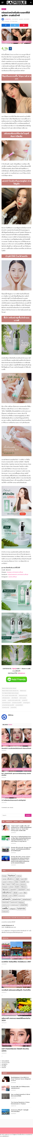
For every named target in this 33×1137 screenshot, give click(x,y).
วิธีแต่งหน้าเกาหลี (23, 695)
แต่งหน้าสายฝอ (5, 902)
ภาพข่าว (21, 821)
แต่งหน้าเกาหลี (5, 707)
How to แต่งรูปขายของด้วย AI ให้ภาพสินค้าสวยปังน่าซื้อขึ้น (20, 1095)
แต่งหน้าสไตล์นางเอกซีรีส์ (8, 705)
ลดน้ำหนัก (11, 887)
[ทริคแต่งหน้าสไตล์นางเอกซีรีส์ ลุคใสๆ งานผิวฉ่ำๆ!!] (16, 36)
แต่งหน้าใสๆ (13, 707)
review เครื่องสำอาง (8, 879)
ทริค (27, 882)
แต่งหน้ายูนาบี (26, 702)
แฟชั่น (5, 908)
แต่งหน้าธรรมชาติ (6, 702)
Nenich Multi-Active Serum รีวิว (10, 690)
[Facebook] (10, 48)
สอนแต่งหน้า (21, 890)
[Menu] (3, 2)
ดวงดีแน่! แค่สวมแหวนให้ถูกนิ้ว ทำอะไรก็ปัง (16, 990)
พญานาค (4, 1067)
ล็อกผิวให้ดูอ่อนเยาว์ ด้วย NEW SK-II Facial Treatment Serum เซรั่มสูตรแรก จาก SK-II (21, 1079)
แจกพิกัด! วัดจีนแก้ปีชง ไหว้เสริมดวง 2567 (16, 962)
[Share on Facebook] (6, 25)
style (17, 879)
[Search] (30, 2)
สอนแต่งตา (13, 890)
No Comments (6, 21)
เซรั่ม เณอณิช (23, 698)
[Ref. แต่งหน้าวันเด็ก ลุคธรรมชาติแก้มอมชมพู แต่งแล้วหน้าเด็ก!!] (16, 763)
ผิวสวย (17, 884)
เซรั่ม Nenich (15, 698)
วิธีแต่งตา (24, 887)
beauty (4, 876)
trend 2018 (24, 879)
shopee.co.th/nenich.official (15, 572)
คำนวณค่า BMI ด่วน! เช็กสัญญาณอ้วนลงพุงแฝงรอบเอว (20, 1087)
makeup (19, 876)
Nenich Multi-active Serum (9, 688)
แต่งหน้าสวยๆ (27, 900)
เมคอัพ (20, 893)
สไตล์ (28, 890)
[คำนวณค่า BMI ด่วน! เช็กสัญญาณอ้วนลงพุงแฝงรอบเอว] (6, 1088)
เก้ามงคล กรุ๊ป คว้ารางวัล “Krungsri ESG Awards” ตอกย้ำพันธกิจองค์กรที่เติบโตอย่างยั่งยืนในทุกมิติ (21, 849)
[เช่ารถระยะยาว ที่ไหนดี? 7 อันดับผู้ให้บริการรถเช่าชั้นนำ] (6, 1111)
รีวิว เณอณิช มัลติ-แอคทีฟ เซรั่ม (9, 695)
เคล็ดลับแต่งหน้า (6, 698)
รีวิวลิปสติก (4, 887)
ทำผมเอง (8, 884)
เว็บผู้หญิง (14, 668)
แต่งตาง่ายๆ (21, 896)
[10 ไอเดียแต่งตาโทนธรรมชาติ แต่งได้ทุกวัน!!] (16, 789)
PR (3, 821)
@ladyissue (21, 673)
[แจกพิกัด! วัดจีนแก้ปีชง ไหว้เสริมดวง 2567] (16, 950)
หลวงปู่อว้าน (4, 1064)
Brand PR (9, 821)
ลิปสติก (17, 887)
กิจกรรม (16, 821)
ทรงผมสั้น (22, 882)
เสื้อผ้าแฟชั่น (4, 896)
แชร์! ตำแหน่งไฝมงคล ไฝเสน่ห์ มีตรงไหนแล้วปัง (15, 1050)
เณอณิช (4, 700)
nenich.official (13, 577)
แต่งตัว (10, 896)
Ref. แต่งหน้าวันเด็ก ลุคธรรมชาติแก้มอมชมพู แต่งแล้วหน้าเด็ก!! (16, 774)
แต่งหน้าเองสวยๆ (15, 905)
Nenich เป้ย (23, 690)
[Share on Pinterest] (24, 25)
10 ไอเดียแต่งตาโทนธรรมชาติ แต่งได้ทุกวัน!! (14, 800)
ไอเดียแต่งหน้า (5, 911)
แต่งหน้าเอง (21, 902)
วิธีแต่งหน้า (5, 890)
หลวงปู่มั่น (4, 1066)
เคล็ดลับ (15, 893)
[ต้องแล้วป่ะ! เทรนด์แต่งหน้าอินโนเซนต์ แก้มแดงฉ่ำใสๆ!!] (16, 737)
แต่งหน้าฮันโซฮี (19, 705)
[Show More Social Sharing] (30, 25)
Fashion (11, 875)
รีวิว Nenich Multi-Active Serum (10, 693)
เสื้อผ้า (25, 893)
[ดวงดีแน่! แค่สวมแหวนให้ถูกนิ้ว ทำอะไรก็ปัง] (16, 979)
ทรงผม (16, 882)
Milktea (8, 19)
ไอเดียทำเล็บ (21, 908)
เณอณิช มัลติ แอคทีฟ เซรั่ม (14, 700)
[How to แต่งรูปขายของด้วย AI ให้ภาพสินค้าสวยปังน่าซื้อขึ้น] (6, 1096)
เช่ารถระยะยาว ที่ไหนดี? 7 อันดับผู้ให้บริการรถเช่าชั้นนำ (19, 1110)
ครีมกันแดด (10, 882)
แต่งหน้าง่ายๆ (16, 899)
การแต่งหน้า (4, 882)
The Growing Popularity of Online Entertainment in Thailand (20, 1103)
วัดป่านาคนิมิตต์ (5, 1061)
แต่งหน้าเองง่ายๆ (6, 905)
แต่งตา (15, 896)
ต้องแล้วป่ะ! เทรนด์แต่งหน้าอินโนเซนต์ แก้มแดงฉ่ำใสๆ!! (16, 748)
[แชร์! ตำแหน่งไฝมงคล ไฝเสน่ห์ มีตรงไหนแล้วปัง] (16, 1037)
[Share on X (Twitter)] (15, 25)
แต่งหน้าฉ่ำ (24, 700)
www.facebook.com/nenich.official (18, 574)
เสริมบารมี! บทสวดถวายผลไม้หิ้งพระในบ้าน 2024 (16, 1019)
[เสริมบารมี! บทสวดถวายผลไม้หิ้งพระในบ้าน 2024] (16, 1007)
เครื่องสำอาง (6, 893)
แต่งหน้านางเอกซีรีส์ (16, 702)
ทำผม (3, 884)
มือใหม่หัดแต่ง (23, 884)
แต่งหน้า (6, 899)
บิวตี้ (13, 884)
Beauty (4, 9)
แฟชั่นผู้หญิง (13, 909)
